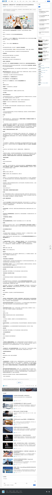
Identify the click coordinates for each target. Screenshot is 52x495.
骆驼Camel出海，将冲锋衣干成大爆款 (21, 411)
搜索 (39, 4)
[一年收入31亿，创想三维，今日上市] (40, 56)
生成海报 (27, 385)
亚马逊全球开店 (18, 6)
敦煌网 (48, 67)
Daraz (39, 76)
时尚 (24, 6)
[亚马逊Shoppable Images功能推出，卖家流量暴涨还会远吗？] (8, 422)
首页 (9, 1)
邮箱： (16, 483)
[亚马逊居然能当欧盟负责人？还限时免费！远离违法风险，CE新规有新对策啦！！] (8, 454)
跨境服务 (12, 1)
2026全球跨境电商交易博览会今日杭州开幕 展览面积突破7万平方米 (44, 20)
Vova (42, 70)
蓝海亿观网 (4, 6)
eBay (17, 1)
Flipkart (4, 467)
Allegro (44, 70)
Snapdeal (41, 76)
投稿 (48, 1)
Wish (43, 65)
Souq (39, 74)
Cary (4, 403)
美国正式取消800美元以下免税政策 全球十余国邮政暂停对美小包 (44, 12)
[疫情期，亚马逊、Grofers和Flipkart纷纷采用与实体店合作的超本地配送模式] (8, 470)
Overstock (40, 68)
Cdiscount (30, 1)
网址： (27, 483)
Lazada (23, 1)
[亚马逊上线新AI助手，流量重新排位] (40, 59)
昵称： (5, 483)
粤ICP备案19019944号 (19, 492)
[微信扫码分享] (30, 386)
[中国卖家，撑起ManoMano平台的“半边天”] (40, 52)
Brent (4, 459)
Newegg (43, 67)
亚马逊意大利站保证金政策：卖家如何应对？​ (22, 395)
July (4, 435)
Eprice (46, 70)
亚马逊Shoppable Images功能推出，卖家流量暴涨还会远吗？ (24, 420)
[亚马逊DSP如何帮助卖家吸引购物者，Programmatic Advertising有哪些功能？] (8, 462)
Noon (41, 74)
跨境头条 (26, 6)
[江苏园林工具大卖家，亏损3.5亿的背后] (40, 48)
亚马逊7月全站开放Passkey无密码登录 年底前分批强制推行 (44, 24)
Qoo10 (44, 72)
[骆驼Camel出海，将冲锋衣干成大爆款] (8, 414)
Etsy (39, 67)
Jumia (39, 78)
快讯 (37, 1)
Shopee (27, 1)
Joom (39, 80)
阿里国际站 (33, 1)
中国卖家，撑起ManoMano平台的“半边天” (46, 52)
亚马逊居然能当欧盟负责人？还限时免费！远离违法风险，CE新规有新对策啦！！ (25, 452)
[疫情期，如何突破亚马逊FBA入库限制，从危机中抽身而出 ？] (8, 446)
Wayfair (41, 67)
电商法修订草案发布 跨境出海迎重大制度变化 (44, 32)
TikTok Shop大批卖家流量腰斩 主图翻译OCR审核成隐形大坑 (44, 16)
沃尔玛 (20, 1)
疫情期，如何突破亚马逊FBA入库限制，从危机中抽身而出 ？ (25, 443)
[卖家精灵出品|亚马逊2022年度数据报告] (8, 430)
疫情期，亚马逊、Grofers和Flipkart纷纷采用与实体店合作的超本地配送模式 (25, 468)
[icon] (47, 492)
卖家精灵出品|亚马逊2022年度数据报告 (21, 427)
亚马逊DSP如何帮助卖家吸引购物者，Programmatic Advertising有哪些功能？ (23, 460)
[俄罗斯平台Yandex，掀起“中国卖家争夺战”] (40, 44)
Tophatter (43, 68)
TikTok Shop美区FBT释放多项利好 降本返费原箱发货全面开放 (44, 28)
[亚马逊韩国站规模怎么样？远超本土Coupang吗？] (8, 406)
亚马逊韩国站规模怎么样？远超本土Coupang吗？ (23, 403)
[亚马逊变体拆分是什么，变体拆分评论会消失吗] (8, 438)
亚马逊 (15, 1)
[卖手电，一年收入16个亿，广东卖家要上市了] (40, 41)
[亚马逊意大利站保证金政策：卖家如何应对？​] (8, 398)
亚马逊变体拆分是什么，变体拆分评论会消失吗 (22, 435)
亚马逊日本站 (21, 6)
